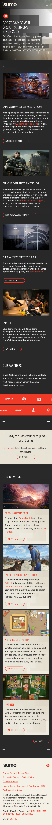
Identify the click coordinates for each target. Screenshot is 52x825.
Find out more (12, 539)
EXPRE (13, 819)
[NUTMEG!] (26, 705)
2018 (31, 811)
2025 (30, 814)
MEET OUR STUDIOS (11, 280)
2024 (24, 814)
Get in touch (9, 448)
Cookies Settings (10, 781)
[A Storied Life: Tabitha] (26, 642)
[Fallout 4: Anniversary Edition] (26, 577)
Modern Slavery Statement (14, 786)
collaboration (36, 272)
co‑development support (32, 200)
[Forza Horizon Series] (26, 514)
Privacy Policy (9, 773)
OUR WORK (39, 741)
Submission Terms (11, 777)
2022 (11, 814)
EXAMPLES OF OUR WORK (13, 141)
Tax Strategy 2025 (37, 786)
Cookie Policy (28, 777)
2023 (18, 814)
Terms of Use (24, 773)
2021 (5, 814)
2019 (37, 811)
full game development (26, 124)
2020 (43, 811)
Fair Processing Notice (12, 790)
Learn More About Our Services (17, 215)
